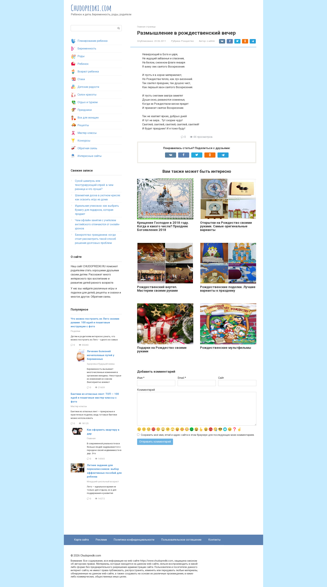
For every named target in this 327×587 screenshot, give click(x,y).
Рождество (187, 41)
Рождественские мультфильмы (225, 348)
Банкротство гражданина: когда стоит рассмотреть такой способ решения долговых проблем (95, 239)
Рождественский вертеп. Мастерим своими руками (157, 288)
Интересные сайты (89, 156)
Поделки (75, 331)
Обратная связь (87, 148)
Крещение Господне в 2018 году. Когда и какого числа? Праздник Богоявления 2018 (163, 226)
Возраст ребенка (88, 71)
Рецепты (83, 125)
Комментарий (146, 389)
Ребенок (83, 63)
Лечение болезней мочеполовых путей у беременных (100, 355)
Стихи (81, 79)
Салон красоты (87, 94)
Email (182, 377)
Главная (91, 438)
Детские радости (88, 87)
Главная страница (146, 26)
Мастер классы (87, 133)
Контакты (214, 539)
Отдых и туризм (87, 102)
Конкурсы (83, 140)
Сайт (221, 377)
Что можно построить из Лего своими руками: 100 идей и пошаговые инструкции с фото (95, 322)
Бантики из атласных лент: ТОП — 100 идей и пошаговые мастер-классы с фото (95, 397)
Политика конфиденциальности (134, 539)
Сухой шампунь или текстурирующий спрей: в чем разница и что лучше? (94, 185)
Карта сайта (81, 539)
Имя (140, 377)
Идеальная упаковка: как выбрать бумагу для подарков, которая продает (97, 210)
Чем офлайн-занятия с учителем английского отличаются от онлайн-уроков (97, 224)
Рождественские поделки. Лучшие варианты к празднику (227, 288)
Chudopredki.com (91, 8)
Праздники (84, 110)
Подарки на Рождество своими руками (161, 349)
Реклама (101, 539)
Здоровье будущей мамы (101, 363)
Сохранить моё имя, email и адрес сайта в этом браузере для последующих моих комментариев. (197, 435)
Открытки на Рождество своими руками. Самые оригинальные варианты (226, 226)
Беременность (86, 48)
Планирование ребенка (92, 40)
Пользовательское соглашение (181, 539)
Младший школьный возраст (103, 481)
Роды (81, 56)
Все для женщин (88, 117)
